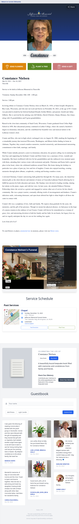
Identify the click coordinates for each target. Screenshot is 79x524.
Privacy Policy (34, 515)
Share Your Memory (66, 380)
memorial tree (25, 231)
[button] (12, 315)
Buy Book (54, 358)
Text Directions (34, 327)
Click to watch (29, 324)
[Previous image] (56, 429)
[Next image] (75, 429)
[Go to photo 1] (64, 436)
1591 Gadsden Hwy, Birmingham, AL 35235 (38, 319)
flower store (54, 231)
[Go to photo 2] (65, 436)
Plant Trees (62, 327)
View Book (43, 358)
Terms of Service (44, 515)
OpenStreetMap (41, 518)
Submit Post (68, 412)
